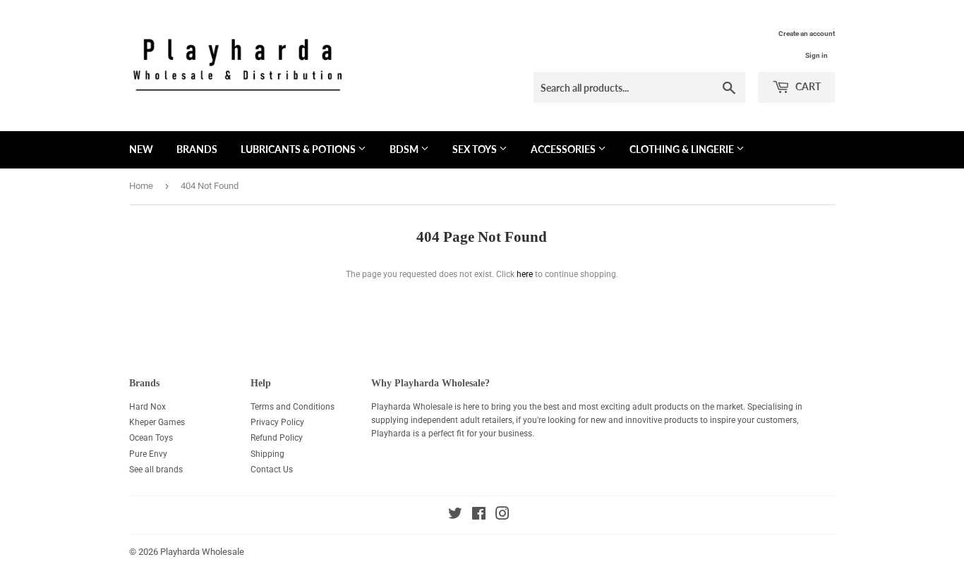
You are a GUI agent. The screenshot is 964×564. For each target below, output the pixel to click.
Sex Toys (475, 149)
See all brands (156, 469)
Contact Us (272, 469)
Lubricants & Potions (299, 149)
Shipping (267, 454)
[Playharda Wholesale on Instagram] (502, 516)
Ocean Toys (151, 438)
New (141, 149)
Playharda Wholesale (202, 551)
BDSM (405, 149)
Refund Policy (277, 438)
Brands (196, 149)
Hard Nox (147, 407)
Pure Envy (148, 454)
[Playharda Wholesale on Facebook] (478, 516)
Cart (807, 86)
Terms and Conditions (293, 407)
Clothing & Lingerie (682, 149)
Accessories (564, 149)
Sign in (816, 55)
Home (141, 185)
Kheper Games (157, 422)
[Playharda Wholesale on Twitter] (455, 516)
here (525, 274)
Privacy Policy (277, 422)
